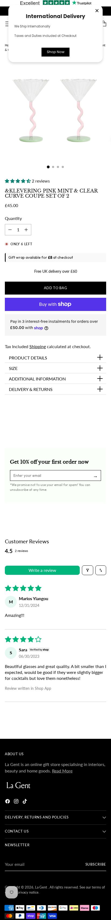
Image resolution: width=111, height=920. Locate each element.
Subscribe (95, 864)
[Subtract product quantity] (26, 229)
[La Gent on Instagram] (16, 802)
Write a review (42, 570)
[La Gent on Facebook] (8, 802)
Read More (62, 770)
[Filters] (87, 570)
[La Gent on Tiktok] (25, 802)
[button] (18, 180)
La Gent (41, 887)
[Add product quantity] (10, 229)
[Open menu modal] (7, 23)
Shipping (37, 346)
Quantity (13, 218)
